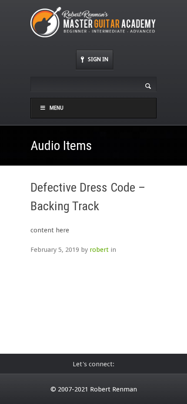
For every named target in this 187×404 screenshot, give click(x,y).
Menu (56, 108)
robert (99, 250)
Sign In (98, 59)
